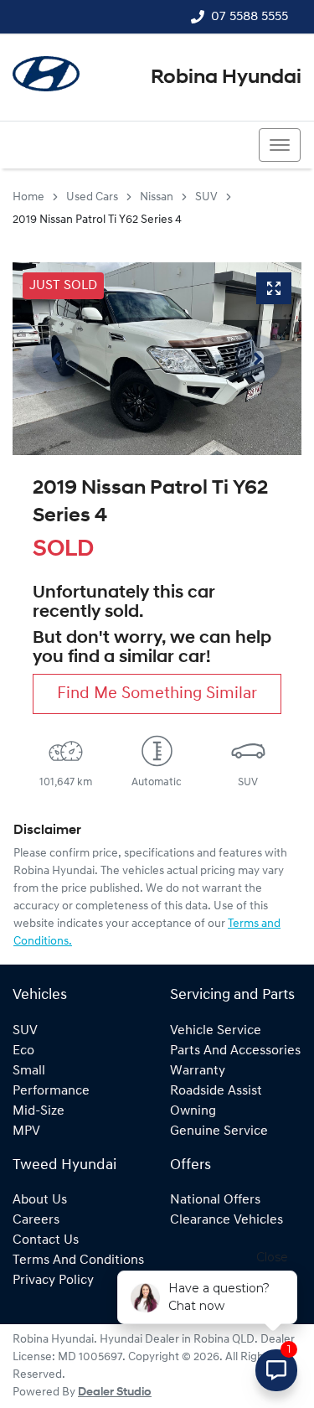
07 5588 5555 (249, 16)
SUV (206, 197)
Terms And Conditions (78, 1260)
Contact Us (46, 1240)
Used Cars (92, 197)
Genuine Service (219, 1131)
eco (23, 1051)
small (29, 1071)
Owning (193, 1111)
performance (51, 1091)
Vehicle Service (215, 1031)
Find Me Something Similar (157, 694)
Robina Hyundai (226, 78)
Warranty (197, 1071)
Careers (36, 1220)
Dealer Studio (115, 1392)
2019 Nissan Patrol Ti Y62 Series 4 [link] (97, 220)
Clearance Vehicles (226, 1220)
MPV (26, 1131)
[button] (280, 145)
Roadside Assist (216, 1091)
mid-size (38, 1111)
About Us (40, 1200)
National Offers (215, 1200)
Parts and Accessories (235, 1051)
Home (28, 197)
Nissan (156, 197)
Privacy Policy (53, 1280)
